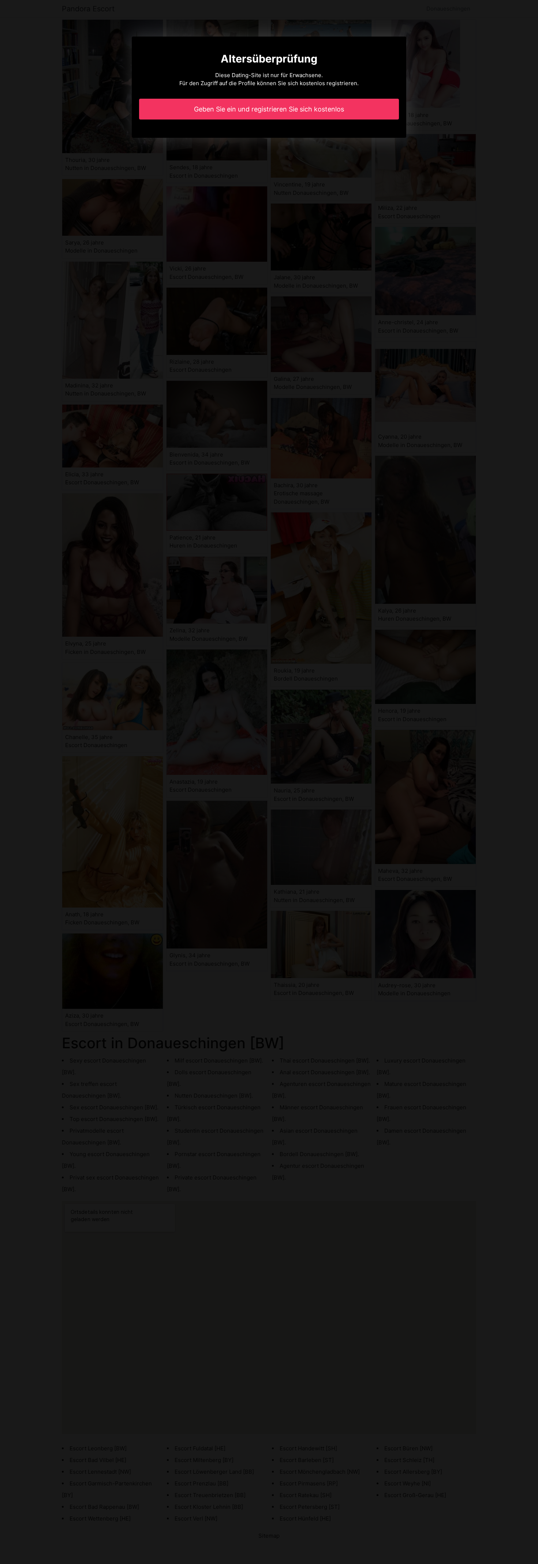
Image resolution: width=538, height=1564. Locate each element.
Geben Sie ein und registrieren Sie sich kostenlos (269, 109)
